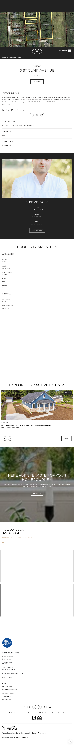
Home (4, 683)
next (39, 51)
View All (66, 438)
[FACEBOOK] (24, 707)
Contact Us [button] (37, 493)
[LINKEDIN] (34, 707)
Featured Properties (9, 690)
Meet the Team (7, 686)
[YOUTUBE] (40, 707)
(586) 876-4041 (37, 217)
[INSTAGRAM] (29, 707)
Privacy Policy (22, 737)
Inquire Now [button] (37, 81)
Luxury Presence (39, 733)
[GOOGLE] (45, 707)
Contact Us (6, 699)
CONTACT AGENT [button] (37, 230)
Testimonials (6, 696)
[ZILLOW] (50, 707)
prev (34, 51)
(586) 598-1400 (7, 677)
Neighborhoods (8, 693)
